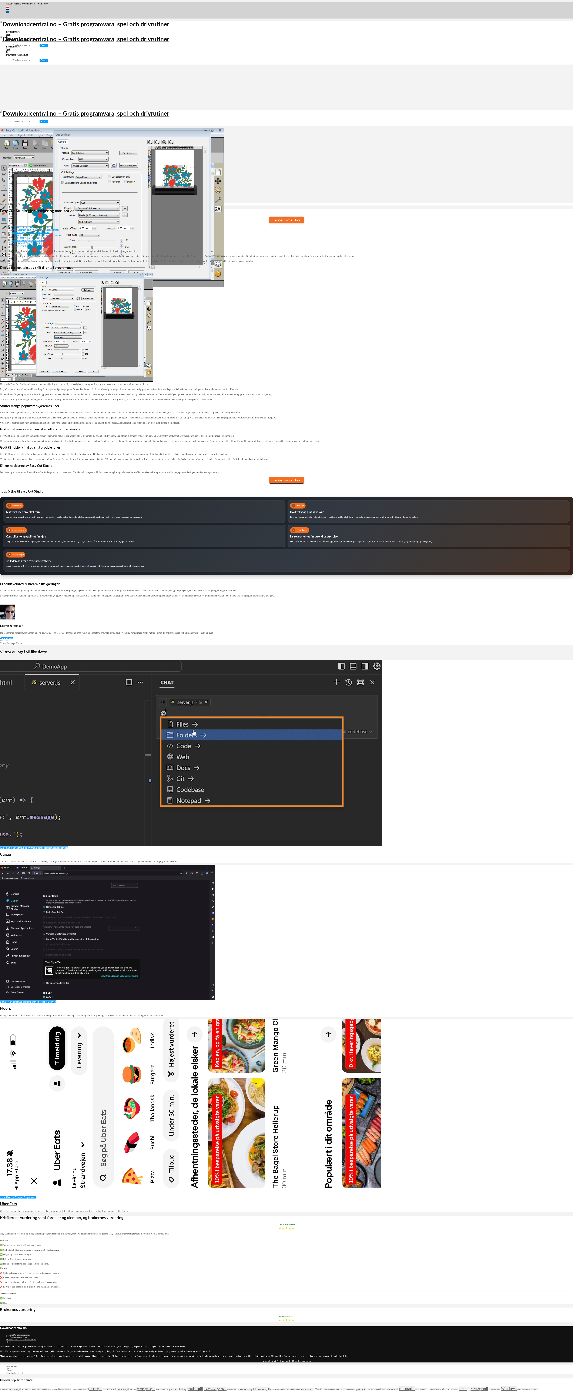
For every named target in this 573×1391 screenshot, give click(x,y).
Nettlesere (39, 1001)
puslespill (361, 1389)
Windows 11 (533, 1389)
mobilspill (286, 1389)
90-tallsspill (5, 1389)
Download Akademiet (17, 54)
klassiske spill (232, 1389)
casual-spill (84, 1389)
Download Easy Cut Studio (286, 220)
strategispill (479, 1389)
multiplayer (296, 1389)
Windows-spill (522, 1389)
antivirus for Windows (41, 1389)
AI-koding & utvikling (10, 847)
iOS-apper (19, 1197)
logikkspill (278, 1389)
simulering (454, 1389)
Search (44, 45)
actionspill (15, 1389)
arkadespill (54, 1389)
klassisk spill (262, 1389)
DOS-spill (95, 1389)
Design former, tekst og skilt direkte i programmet (35, 229)
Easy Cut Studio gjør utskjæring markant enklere (29, 227)
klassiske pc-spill (215, 1389)
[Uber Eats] (190, 1194)
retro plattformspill (390, 1389)
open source (307, 1389)
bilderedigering (64, 1389)
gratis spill (195, 1389)
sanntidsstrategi (421, 1389)
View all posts (6, 638)
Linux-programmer (30, 847)
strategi (464, 1389)
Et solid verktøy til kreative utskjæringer (31, 246)
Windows (509, 1388)
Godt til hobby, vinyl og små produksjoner (32, 238)
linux (272, 1389)
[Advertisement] (286, 88)
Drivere (10, 52)
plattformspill (336, 1389)
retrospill (407, 1388)
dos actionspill (109, 1389)
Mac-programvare (47, 847)
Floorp (5, 1008)
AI (23, 1389)
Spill (8, 34)
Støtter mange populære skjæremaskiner (31, 232)
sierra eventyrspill (435, 1389)
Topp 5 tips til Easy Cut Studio (26, 243)
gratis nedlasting (177, 1389)
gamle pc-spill (145, 1389)
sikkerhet (446, 1389)
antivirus (28, 1389)
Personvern (327, 1389)
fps (131, 1389)
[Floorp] (107, 999)
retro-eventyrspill (374, 1389)
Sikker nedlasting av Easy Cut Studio (29, 240)
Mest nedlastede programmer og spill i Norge (27, 3)
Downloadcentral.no (301, 1361)
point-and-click (349, 1389)
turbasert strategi (494, 1389)
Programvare (13, 31)
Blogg (8, 1342)
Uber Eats (8, 1204)
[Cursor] (191, 845)
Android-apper (7, 1197)
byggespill (75, 1389)
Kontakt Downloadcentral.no (18, 1335)
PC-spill (318, 1389)
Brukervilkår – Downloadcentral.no (21, 1340)
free (134, 1389)
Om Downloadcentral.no (16, 1337)
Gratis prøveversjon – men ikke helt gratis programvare (38, 235)
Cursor (6, 854)
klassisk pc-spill (246, 1389)
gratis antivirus (162, 1389)
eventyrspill (123, 1389)
